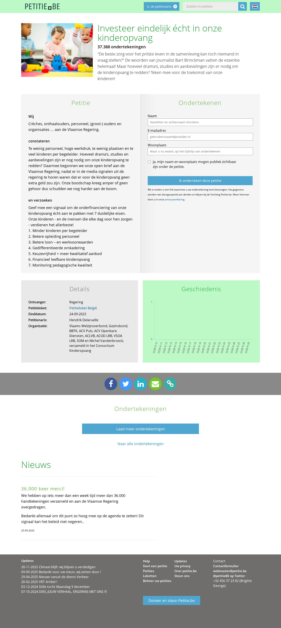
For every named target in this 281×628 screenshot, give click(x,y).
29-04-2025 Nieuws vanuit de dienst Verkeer (55, 577)
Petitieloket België (83, 308)
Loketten (150, 576)
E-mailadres (157, 130)
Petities (148, 571)
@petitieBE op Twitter (229, 576)
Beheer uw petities (157, 581)
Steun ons (181, 576)
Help (146, 561)
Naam (152, 116)
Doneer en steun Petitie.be (172, 600)
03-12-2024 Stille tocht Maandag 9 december (55, 586)
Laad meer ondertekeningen (140, 428)
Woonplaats (157, 145)
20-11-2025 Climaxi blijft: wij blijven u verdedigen (58, 567)
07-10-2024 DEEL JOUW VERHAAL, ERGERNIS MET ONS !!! (64, 591)
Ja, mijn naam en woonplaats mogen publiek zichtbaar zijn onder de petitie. (194, 164)
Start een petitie (155, 566)
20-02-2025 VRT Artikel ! (39, 582)
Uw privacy (182, 566)
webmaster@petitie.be (230, 571)
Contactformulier (226, 566)
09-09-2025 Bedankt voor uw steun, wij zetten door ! (61, 572)
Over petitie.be (185, 571)
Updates (180, 561)
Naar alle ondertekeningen (140, 444)
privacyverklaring (175, 199)
